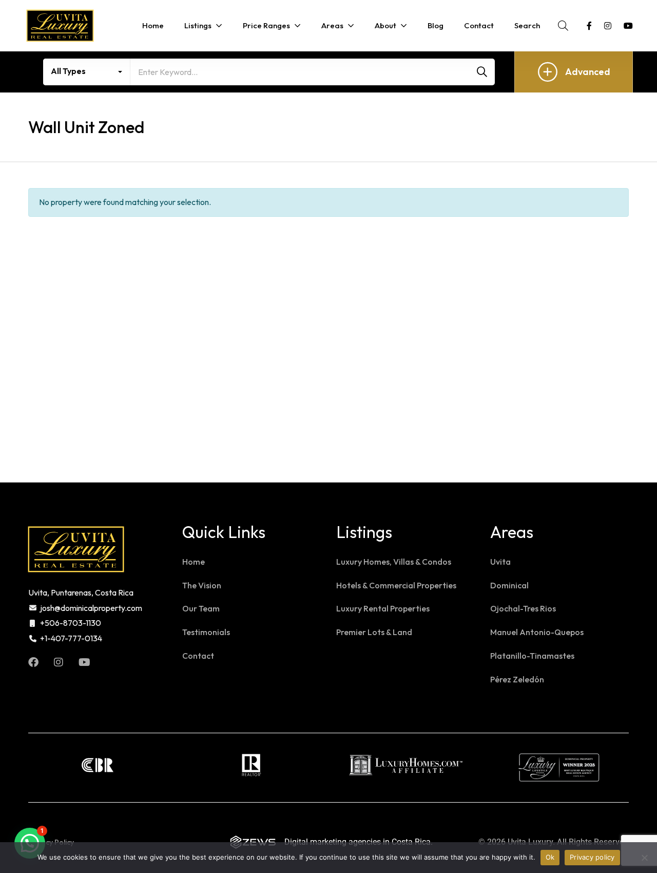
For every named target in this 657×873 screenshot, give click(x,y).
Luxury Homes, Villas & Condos (393, 561)
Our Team (201, 608)
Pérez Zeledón (517, 679)
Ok (550, 857)
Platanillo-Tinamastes (532, 656)
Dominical (509, 585)
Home (193, 561)
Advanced (587, 72)
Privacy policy (592, 857)
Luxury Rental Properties (383, 608)
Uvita (500, 561)
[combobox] (86, 72)
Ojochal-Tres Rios (523, 608)
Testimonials (206, 632)
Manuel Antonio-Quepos (537, 632)
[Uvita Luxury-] (60, 26)
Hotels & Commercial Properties (396, 585)
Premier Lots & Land (374, 632)
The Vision (201, 585)
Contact (198, 656)
